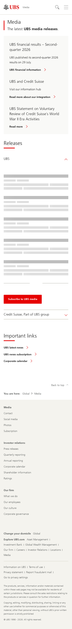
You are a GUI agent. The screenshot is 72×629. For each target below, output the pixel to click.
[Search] (57, 7)
